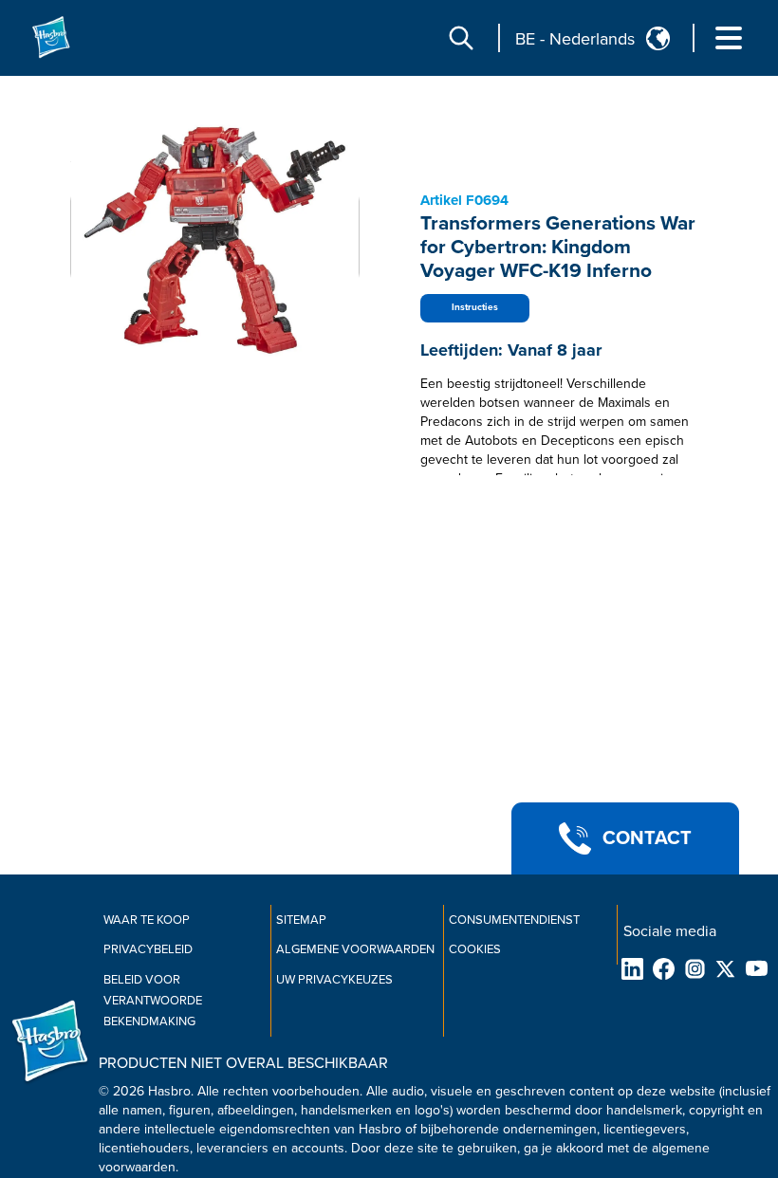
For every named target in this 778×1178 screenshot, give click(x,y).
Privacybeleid (148, 949)
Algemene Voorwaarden (355, 949)
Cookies (475, 949)
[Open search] (461, 38)
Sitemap (301, 920)
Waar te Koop (146, 920)
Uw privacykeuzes (334, 979)
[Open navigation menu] (729, 38)
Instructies (475, 307)
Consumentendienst (514, 920)
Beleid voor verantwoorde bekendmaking (152, 1000)
